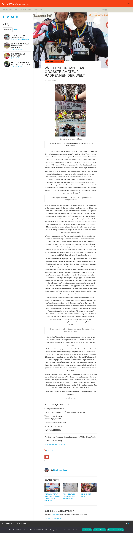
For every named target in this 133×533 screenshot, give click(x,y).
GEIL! (48, 450)
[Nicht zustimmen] (130, 530)
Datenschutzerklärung (115, 530)
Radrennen (7, 10)
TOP (129, 523)
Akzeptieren (87, 530)
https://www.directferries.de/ (54, 444)
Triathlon (38, 10)
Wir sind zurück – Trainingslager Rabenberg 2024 (69, 496)
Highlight (50, 61)
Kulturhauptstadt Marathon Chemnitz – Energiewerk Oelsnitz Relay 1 (52, 497)
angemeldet (56, 514)
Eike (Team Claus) (60, 470)
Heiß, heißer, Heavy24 (86, 495)
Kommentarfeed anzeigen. (53, 518)
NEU (17, 29)
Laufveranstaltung (23, 10)
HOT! (53, 450)
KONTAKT (128, 3)
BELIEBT (8, 29)
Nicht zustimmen (99, 530)
